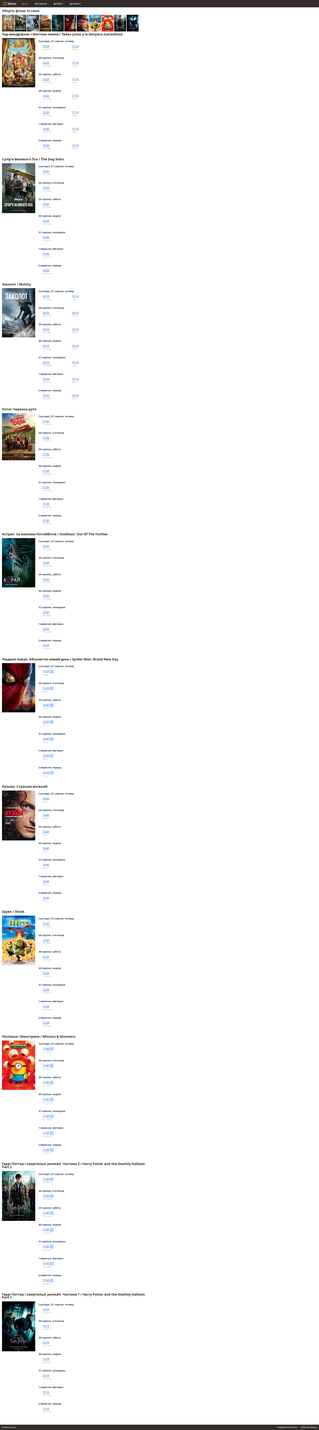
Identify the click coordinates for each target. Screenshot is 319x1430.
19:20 (46, 546)
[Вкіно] (9, 3)
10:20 (46, 46)
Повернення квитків (287, 1427)
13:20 (46, 671)
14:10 (46, 296)
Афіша (24, 3)
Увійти (59, 3)
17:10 (75, 46)
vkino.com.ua (10, 1427)
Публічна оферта (309, 1427)
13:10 (46, 1309)
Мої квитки (41, 3)
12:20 (46, 923)
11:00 (46, 1049)
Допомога (75, 3)
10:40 (46, 799)
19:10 (75, 296)
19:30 (46, 171)
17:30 (46, 421)
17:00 (46, 1179)
